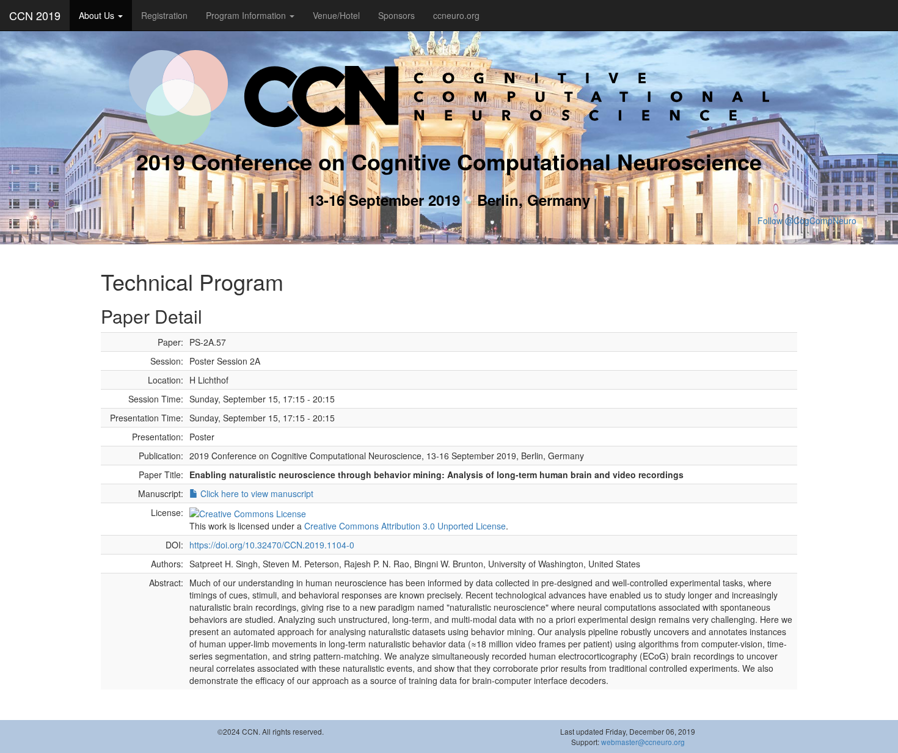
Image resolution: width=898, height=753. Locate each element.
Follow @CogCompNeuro (806, 220)
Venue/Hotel (336, 15)
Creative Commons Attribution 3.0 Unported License (405, 526)
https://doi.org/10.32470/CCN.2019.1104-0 (271, 545)
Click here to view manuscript (255, 493)
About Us (98, 15)
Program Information (247, 15)
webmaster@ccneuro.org (643, 742)
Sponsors (396, 15)
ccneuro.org (456, 15)
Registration (164, 15)
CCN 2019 (34, 15)
